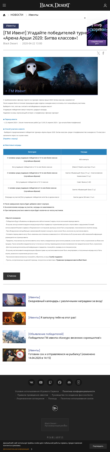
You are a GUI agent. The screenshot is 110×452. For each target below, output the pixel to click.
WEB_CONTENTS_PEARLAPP (78, 382)
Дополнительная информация (16, 449)
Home (4, 15)
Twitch (50, 382)
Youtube (40, 382)
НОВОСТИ (17, 15)
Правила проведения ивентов (32, 395)
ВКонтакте (31, 382)
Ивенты (33, 15)
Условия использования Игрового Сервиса (37, 391)
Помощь (52, 398)
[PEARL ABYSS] (55, 437)
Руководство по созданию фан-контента (72, 395)
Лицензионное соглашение (30, 398)
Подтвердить (98, 446)
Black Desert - (56, 424)
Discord (69, 382)
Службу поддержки (55, 257)
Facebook (59, 382)
